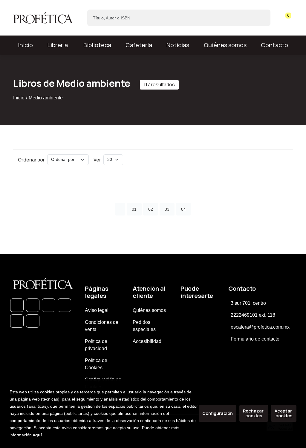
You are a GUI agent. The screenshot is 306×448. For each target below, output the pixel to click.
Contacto (274, 45)
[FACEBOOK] (32, 305)
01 (134, 209)
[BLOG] (17, 321)
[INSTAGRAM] (64, 305)
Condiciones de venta (101, 326)
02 (150, 209)
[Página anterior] (120, 209)
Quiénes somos (225, 45)
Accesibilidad (147, 341)
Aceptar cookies (284, 413)
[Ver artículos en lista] (283, 160)
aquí (37, 434)
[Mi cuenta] (291, 17)
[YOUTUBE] (32, 321)
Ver (97, 159)
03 (167, 209)
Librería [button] (57, 45)
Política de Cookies (96, 364)
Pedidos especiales (144, 326)
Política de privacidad (96, 345)
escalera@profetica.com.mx (260, 327)
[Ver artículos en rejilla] (274, 160)
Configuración (217, 413)
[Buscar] (260, 18)
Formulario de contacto (255, 338)
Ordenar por (31, 159)
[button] (286, 17)
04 (183, 209)
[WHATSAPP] (17, 305)
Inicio (19, 97)
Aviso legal (96, 310)
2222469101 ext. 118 (253, 315)
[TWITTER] (48, 305)
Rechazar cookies (253, 413)
